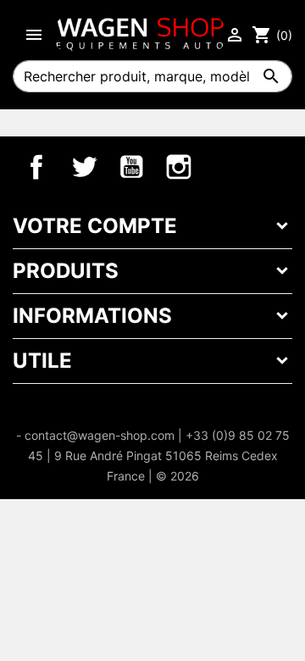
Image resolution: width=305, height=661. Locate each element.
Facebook (36, 167)
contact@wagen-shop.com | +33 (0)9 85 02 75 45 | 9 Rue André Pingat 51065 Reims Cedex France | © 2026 (157, 455)
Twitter (84, 167)
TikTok (226, 167)
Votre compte (95, 226)
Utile (42, 360)
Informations (92, 315)
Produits (66, 270)
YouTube (131, 167)
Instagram (179, 167)
